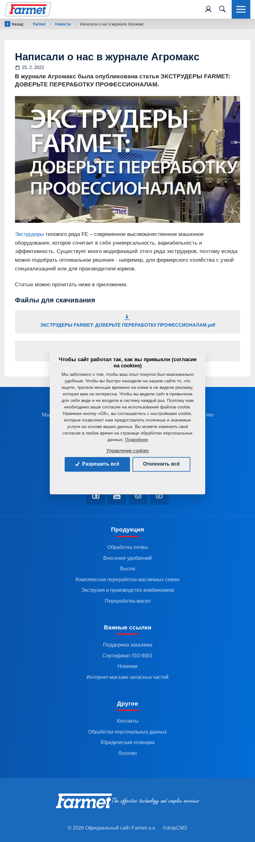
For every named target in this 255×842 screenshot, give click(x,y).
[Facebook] (95, 495)
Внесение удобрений (127, 558)
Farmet (40, 24)
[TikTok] (159, 495)
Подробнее (136, 439)
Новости (63, 24)
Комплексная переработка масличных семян (127, 579)
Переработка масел (128, 601)
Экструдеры (29, 234)
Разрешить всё (100, 464)
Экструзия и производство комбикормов (127, 590)
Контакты (127, 721)
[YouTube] (117, 495)
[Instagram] (138, 495)
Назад (17, 24)
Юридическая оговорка (128, 742)
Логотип (127, 753)
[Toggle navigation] (222, 9)
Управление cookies (127, 450)
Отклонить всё (161, 464)
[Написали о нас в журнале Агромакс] (127, 159)
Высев (127, 568)
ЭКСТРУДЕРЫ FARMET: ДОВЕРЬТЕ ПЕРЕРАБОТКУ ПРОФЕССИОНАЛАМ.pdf (127, 325)
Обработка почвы (127, 547)
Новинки (127, 666)
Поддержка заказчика (127, 644)
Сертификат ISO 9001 (127, 655)
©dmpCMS (175, 827)
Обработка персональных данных (127, 731)
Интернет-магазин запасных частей (127, 677)
